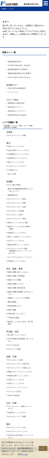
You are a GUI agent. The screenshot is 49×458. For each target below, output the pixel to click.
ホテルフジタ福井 (14, 349)
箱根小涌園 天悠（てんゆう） (19, 272)
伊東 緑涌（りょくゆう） (17, 314)
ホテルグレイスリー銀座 (17, 199)
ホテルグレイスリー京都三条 (18, 364)
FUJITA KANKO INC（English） (20, 65)
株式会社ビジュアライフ (17, 111)
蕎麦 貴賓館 (12, 302)
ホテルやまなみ (13, 345)
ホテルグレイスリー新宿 (17, 219)
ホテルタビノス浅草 (15, 215)
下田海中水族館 (13, 318)
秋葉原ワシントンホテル (17, 233)
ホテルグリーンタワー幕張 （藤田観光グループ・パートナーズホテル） (20, 251)
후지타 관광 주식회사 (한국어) (19, 77)
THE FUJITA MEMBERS (17, 88)
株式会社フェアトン (15, 107)
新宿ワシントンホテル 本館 (18, 223)
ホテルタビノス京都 (15, 360)
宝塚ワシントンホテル (16, 380)
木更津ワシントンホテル (17, 261)
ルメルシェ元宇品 (14, 391)
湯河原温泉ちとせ (14, 306)
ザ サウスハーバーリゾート (18, 387)
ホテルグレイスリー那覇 (17, 416)
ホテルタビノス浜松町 (16, 211)
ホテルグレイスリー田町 (17, 203)
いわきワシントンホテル (17, 166)
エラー (11, 9)
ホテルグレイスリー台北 (17, 427)
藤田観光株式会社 (14, 62)
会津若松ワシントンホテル (17, 158)
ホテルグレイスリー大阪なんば (19, 368)
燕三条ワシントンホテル (17, 335)
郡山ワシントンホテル (16, 162)
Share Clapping (14, 395)
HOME (3, 9)
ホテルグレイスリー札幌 (17, 135)
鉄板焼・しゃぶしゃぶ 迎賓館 (19, 298)
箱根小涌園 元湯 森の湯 (16, 288)
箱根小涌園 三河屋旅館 (16, 276)
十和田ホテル (13, 170)
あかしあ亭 (12, 174)
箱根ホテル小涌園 (14, 280)
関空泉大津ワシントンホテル (18, 376)
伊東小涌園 (12, 310)
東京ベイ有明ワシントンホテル (19, 237)
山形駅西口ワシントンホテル (18, 154)
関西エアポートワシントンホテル (20, 372)
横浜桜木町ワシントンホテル (18, 245)
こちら (25, 454)
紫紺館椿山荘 (13, 195)
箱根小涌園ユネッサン (16, 284)
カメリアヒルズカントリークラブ (20, 257)
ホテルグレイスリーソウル (17, 431)
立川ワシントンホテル (16, 241)
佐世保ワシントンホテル (17, 413)
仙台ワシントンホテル (16, 146)
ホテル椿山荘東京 (14, 185)
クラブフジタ (13, 92)
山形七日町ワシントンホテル (18, 150)
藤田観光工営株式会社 (16, 103)
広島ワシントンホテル (16, 383)
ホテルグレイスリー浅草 (17, 207)
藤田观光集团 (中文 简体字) (18, 69)
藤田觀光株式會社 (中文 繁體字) (19, 73)
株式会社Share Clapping (17, 115)
